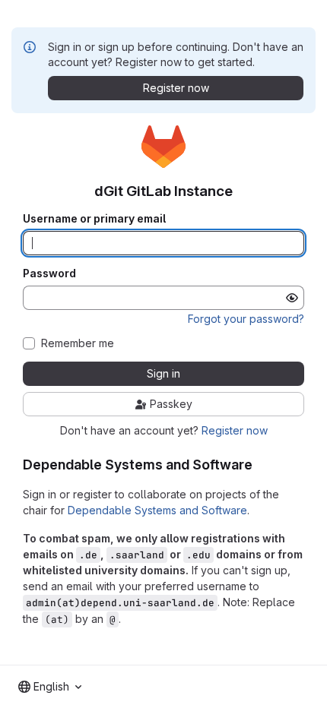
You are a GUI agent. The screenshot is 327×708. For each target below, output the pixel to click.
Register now (235, 430)
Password (49, 273)
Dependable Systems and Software (157, 510)
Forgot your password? (246, 318)
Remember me (77, 343)
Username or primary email (94, 219)
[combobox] (49, 687)
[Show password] (292, 298)
